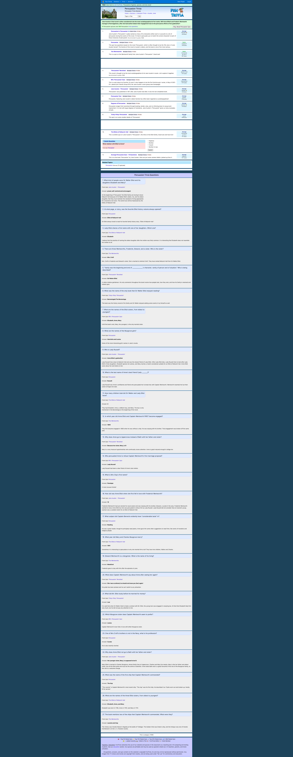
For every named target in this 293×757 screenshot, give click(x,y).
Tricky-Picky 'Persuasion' (116, 295)
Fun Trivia (108, 2)
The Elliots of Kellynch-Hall (117, 232)
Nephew (151, 141)
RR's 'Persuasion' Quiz (115, 316)
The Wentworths (114, 253)
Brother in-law (153, 147)
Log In (189, 1)
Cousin (151, 145)
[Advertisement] (146, 62)
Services (130, 1)
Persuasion (109, 165)
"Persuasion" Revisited (115, 274)
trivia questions (133, 26)
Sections (116, 1)
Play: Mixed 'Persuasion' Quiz (181, 27)
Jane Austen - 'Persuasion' (117, 187)
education (116, 747)
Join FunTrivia (118, 5)
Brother (151, 143)
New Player (181, 1)
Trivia (123, 1)
